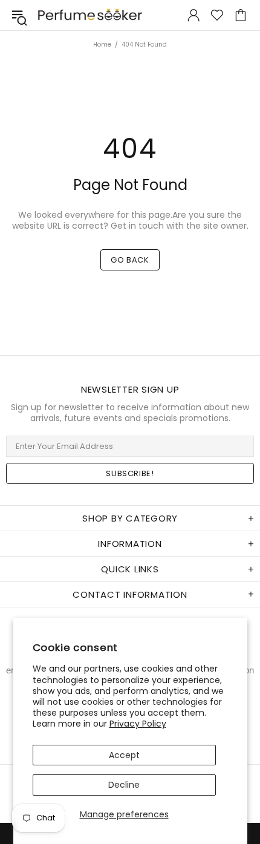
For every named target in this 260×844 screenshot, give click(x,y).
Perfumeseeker (90, 14)
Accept (124, 755)
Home (102, 44)
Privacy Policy (137, 723)
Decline (124, 785)
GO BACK (130, 260)
